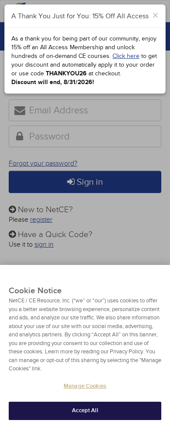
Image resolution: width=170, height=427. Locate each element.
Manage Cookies (85, 386)
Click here (125, 56)
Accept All (85, 410)
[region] (85, 346)
